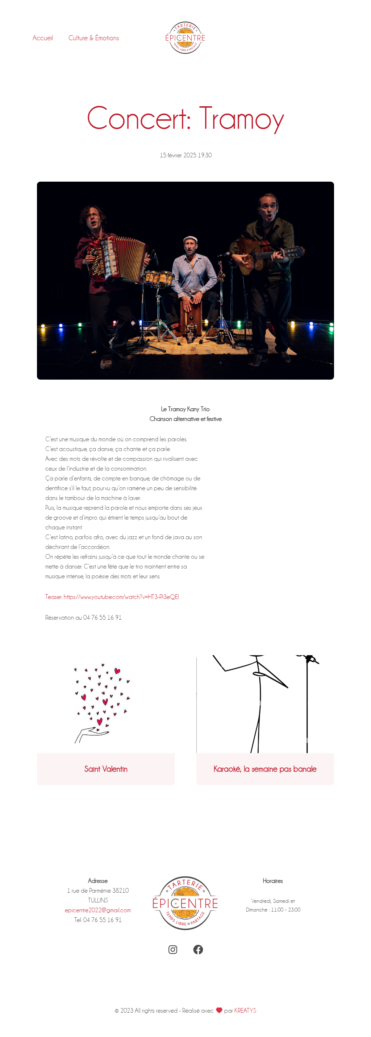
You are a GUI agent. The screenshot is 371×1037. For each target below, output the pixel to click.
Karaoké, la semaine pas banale (265, 768)
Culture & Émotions (93, 38)
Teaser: (53, 597)
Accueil (43, 38)
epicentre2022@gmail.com (98, 910)
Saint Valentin (106, 768)
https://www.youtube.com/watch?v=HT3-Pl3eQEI (121, 597)
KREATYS (245, 1010)
